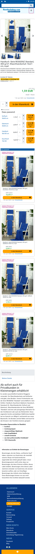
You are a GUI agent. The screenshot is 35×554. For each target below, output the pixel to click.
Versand (9, 517)
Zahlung (8, 519)
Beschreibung (6, 372)
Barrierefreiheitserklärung (15, 498)
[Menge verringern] (6, 105)
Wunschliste (5, 109)
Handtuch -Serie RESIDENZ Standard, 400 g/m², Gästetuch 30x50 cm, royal (15, 243)
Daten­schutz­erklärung (14, 494)
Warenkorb (9, 530)
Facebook (9, 541)
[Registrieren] (5, 1)
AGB (8, 496)
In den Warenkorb (21, 104)
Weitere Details (7, 378)
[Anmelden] (2, 1)
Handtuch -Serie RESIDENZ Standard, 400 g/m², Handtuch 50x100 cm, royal (15, 350)
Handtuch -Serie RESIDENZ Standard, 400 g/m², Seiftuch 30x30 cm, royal (17, 296)
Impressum (10, 492)
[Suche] (31, 5)
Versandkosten (30, 98)
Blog (7, 543)
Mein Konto (10, 528)
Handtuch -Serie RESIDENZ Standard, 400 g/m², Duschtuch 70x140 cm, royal (15, 189)
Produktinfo (10, 521)
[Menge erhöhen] (6, 103)
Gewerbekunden (11, 533)
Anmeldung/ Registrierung (14, 535)
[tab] (17, 372)
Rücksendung (10, 515)
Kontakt (9, 506)
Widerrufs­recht (12, 501)
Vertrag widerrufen (13, 503)
